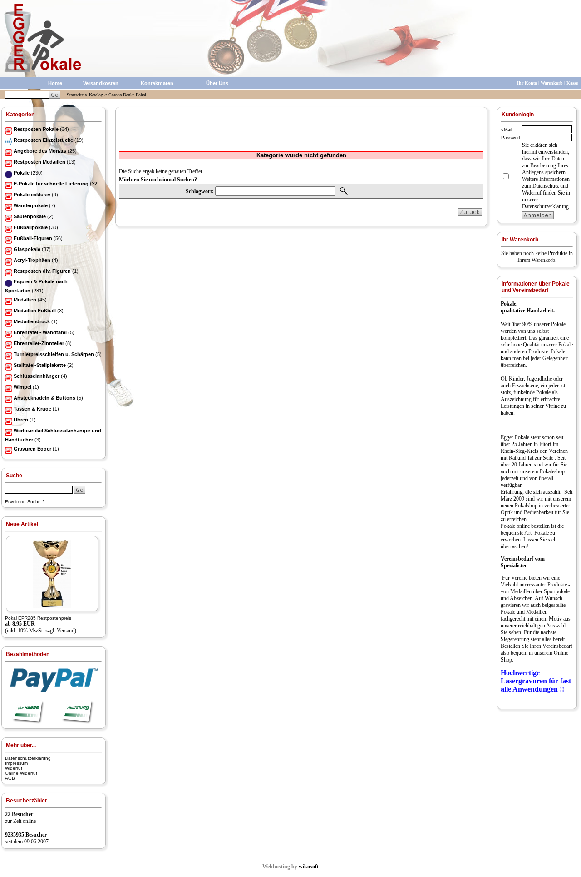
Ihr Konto (527, 82)
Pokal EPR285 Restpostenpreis (38, 618)
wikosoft (309, 866)
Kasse (572, 82)
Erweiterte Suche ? (25, 501)
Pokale (558, 324)
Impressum (16, 763)
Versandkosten (100, 83)
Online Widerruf (21, 773)
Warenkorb (552, 82)
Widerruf (13, 768)
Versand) (66, 630)
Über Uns (217, 83)
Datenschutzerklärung (28, 758)
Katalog (96, 94)
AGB (10, 778)
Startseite (75, 94)
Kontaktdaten (157, 83)
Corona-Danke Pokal (127, 94)
